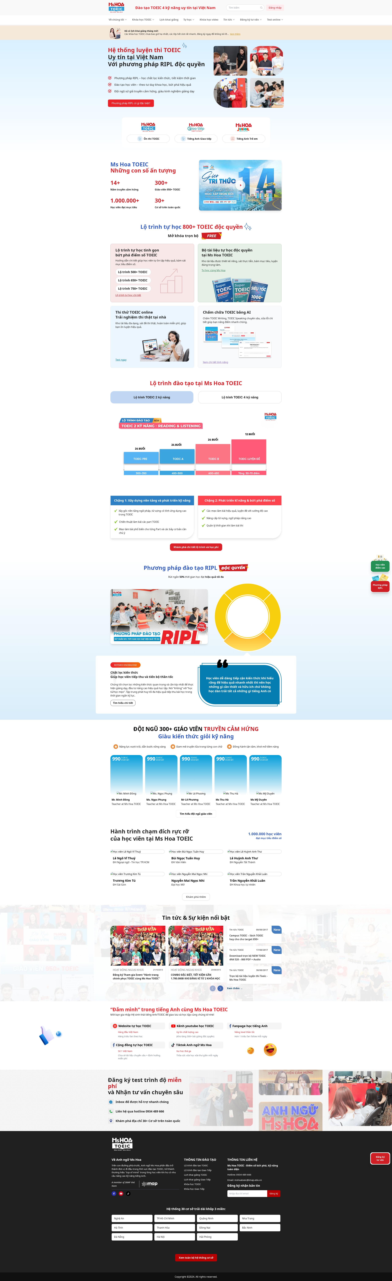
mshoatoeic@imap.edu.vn (248, 1179)
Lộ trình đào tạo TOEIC (196, 1165)
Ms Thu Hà (222, 799)
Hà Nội (161, 1237)
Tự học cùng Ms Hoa (213, 270)
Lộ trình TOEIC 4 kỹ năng (240, 397)
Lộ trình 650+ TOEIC (132, 280)
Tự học (187, 19)
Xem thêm (235, 34)
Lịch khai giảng (169, 19)
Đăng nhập (275, 7)
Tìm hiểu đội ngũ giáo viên (196, 813)
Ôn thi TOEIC (151, 138)
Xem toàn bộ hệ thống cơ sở (196, 1257)
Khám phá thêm (196, 897)
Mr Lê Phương (189, 799)
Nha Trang (248, 1218)
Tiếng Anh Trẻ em (247, 138)
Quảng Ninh (206, 1218)
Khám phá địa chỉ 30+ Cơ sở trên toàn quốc (148, 1121)
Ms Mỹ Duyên (259, 799)
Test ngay (120, 359)
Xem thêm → (235, 988)
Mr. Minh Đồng (121, 799)
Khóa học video (209, 19)
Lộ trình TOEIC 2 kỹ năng (152, 397)
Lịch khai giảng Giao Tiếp (197, 1179)
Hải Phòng (205, 1237)
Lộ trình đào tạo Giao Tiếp (197, 1170)
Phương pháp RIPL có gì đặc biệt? (131, 103)
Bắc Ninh (247, 1227)
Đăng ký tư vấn (249, 19)
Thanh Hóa (163, 1227)
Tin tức (227, 19)
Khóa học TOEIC (141, 19)
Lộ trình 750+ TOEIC (132, 288)
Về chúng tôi (116, 19)
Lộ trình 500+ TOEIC (132, 272)
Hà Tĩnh (118, 1227)
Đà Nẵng (119, 1237)
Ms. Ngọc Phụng (156, 799)
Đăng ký (274, 1193)
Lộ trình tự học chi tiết (128, 295)
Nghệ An (119, 1218)
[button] (220, 988)
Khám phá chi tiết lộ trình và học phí (196, 547)
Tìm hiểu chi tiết (123, 703)
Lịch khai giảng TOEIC (195, 1174)
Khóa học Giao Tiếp (194, 1188)
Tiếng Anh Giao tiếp (199, 138)
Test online (273, 19)
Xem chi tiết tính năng (215, 362)
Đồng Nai (204, 1227)
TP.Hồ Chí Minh (165, 1218)
